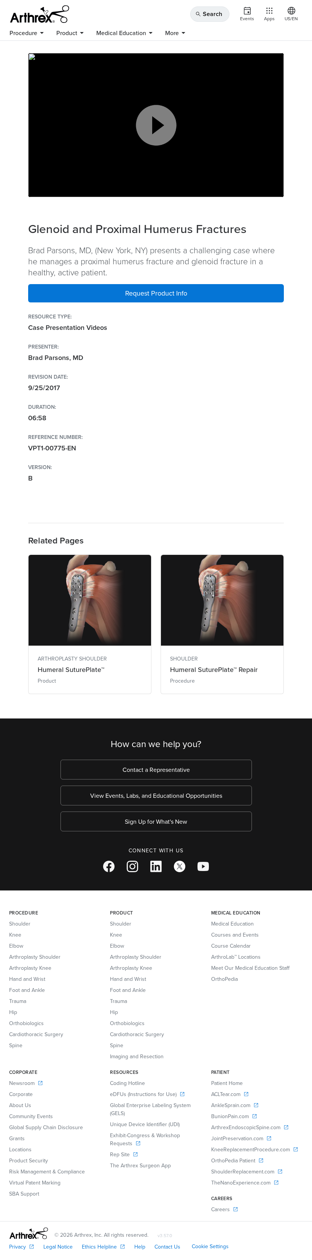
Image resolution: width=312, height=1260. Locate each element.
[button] (156, 293)
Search (208, 14)
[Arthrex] (39, 14)
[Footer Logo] (28, 1233)
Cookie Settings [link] (210, 1246)
